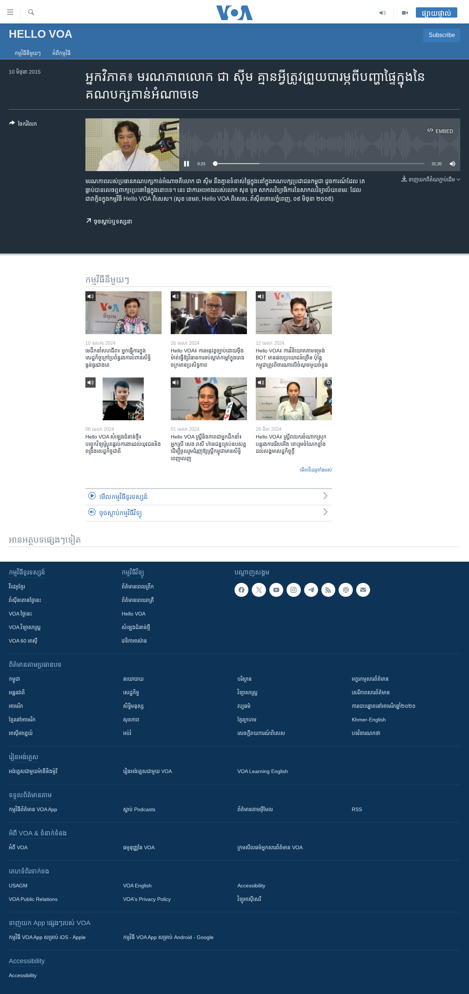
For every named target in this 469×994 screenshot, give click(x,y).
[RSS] (328, 590)
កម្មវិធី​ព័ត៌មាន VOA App (33, 809)
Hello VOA (133, 614)
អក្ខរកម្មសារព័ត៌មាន (370, 679)
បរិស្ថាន (244, 679)
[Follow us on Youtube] (276, 590)
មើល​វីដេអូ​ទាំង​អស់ (316, 470)
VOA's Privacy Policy (147, 899)
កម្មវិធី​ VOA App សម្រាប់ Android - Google (168, 937)
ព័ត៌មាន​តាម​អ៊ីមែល (255, 809)
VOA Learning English (262, 771)
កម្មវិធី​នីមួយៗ (28, 53)
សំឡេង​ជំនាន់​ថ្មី (136, 627)
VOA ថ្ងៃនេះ (20, 614)
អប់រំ (127, 733)
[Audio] (383, 12)
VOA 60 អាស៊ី (23, 641)
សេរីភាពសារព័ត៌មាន (371, 692)
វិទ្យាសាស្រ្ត (247, 692)
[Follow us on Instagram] (293, 590)
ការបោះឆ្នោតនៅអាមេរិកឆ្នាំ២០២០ (384, 706)
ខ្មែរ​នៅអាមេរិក (22, 720)
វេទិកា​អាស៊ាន (134, 641)
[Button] (23, 125)
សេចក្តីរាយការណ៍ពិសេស (261, 733)
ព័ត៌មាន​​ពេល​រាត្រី (138, 600)
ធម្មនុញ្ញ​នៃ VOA (139, 847)
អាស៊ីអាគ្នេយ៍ (21, 733)
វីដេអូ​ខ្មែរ (17, 587)
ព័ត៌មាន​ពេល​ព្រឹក (138, 587)
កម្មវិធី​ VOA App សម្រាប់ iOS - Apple (47, 937)
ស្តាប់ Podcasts (139, 809)
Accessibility (251, 885)
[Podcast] (345, 590)
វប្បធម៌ (244, 706)
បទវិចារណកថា (366, 733)
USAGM (18, 885)
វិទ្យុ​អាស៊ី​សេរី (249, 899)
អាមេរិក (16, 706)
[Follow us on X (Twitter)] (259, 590)
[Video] (405, 12)
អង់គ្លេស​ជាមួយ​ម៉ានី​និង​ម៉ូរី (33, 771)
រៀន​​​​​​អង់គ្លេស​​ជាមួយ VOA (147, 771)
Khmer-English (369, 720)
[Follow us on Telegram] (311, 590)
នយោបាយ (133, 679)
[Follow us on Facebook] (241, 590)
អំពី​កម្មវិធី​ (61, 53)
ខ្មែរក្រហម (246, 720)
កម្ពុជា (14, 679)
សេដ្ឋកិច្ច (131, 692)
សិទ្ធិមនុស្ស (133, 706)
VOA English (137, 885)
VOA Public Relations (33, 899)
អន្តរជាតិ (17, 692)
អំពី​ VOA (18, 847)
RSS (357, 809)
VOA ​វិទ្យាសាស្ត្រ (25, 627)
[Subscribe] (363, 590)
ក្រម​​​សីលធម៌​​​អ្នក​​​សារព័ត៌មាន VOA (270, 847)
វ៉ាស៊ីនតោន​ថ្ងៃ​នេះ (25, 600)
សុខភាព (131, 720)
